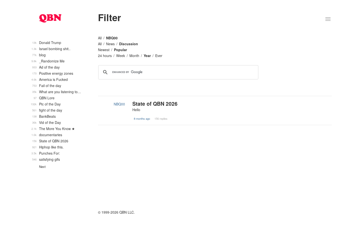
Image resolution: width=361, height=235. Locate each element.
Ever (158, 55)
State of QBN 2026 (155, 103)
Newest (104, 49)
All (100, 37)
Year (147, 55)
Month (134, 55)
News (110, 43)
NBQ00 (112, 37)
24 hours (105, 55)
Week (120, 55)
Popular (120, 49)
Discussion (128, 43)
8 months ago (142, 118)
